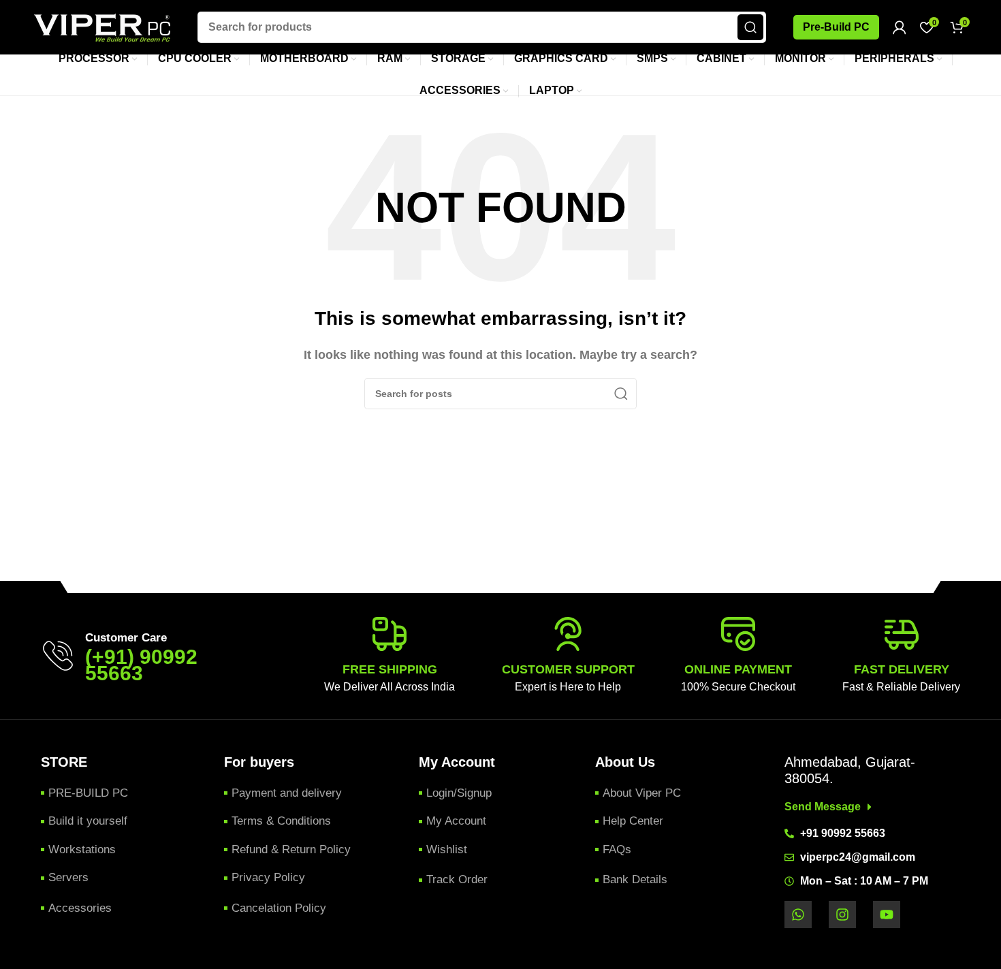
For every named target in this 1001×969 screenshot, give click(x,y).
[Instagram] (842, 914)
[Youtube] (886, 914)
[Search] (750, 27)
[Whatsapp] (798, 914)
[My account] (899, 27)
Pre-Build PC (836, 27)
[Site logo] (102, 26)
